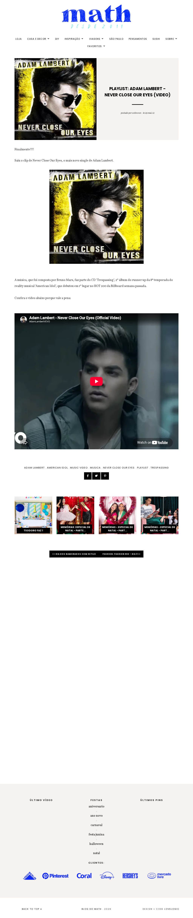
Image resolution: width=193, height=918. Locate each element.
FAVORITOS (94, 46)
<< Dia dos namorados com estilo (74, 554)
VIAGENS (94, 38)
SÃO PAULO (116, 38)
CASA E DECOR (36, 38)
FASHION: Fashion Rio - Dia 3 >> (121, 554)
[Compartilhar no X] (96, 476)
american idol (57, 467)
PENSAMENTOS (138, 38)
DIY (57, 38)
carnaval (96, 825)
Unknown (136, 113)
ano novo (96, 816)
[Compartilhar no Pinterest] (105, 476)
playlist (142, 467)
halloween (96, 844)
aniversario (96, 807)
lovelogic (171, 908)
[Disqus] (96, 614)
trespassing (160, 467)
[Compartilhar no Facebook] (88, 476)
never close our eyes (119, 467)
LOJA (18, 38)
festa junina (96, 835)
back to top (31, 908)
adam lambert (34, 467)
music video (79, 467)
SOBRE (169, 38)
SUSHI (156, 38)
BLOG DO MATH (92, 908)
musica (95, 467)
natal (96, 853)
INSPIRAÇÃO (72, 38)
